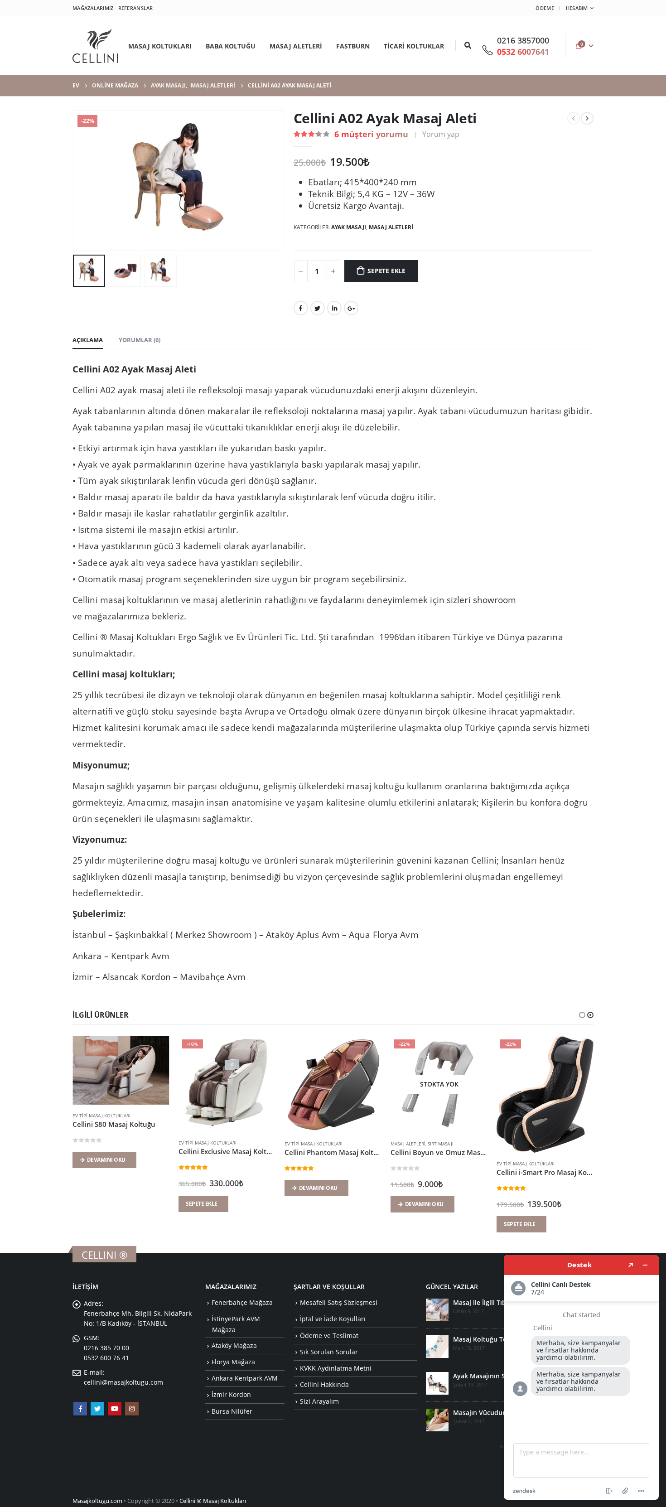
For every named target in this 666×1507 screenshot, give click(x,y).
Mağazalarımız (93, 8)
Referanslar (135, 8)
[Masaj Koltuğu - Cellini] (95, 46)
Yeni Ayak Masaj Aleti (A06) (494, 1302)
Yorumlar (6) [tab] (139, 340)
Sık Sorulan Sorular (329, 1352)
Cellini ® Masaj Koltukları (212, 1501)
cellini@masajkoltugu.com (123, 1382)
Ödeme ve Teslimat (329, 1335)
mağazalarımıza (116, 616)
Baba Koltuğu (231, 46)
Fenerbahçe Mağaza (242, 1302)
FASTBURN (353, 46)
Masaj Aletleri (391, 227)
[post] (437, 1310)
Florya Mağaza (233, 1361)
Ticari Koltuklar (414, 46)
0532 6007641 (523, 51)
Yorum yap (440, 134)
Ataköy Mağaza (234, 1345)
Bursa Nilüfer (232, 1411)
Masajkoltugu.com (97, 1501)
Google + (351, 308)
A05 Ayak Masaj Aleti (485, 1339)
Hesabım (577, 8)
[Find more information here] (581, 1377)
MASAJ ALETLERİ (296, 46)
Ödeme (545, 8)
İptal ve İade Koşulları (333, 1318)
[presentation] (75, 180)
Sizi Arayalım (319, 1401)
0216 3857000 (523, 40)
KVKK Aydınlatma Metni (336, 1368)
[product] (120, 1084)
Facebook (301, 308)
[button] (582, 1014)
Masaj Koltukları (160, 46)
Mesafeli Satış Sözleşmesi (338, 1302)
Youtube (114, 1408)
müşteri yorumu (371, 134)
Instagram (132, 1408)
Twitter (317, 308)
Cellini (85, 600)
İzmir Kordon (231, 1394)
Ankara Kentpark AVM (245, 1378)
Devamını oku (106, 1188)
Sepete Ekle (386, 270)
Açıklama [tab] (87, 340)
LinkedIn (334, 308)
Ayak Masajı (348, 227)
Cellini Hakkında (324, 1384)
